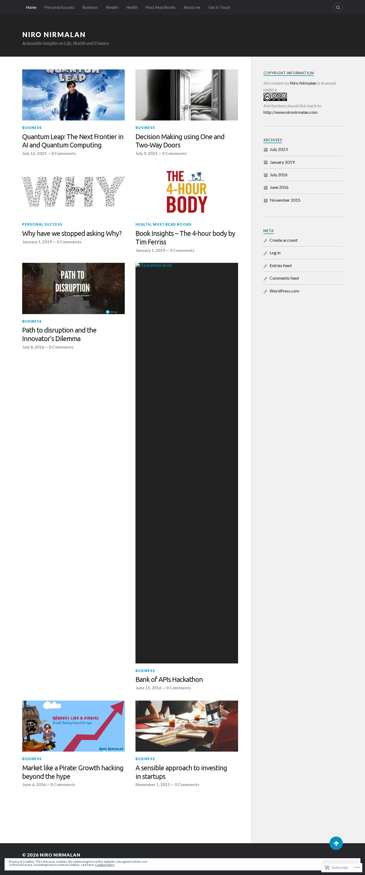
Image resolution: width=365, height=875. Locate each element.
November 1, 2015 (152, 784)
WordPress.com (284, 290)
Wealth (112, 7)
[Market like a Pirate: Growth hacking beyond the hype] (73, 726)
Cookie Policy (104, 865)
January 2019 (282, 162)
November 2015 (285, 199)
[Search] (338, 7)
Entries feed (281, 265)
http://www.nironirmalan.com (290, 112)
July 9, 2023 (146, 153)
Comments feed (284, 277)
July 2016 (279, 174)
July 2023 (279, 149)
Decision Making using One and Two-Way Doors (179, 141)
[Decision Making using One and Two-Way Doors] (186, 95)
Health (132, 7)
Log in (275, 252)
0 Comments (63, 153)
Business (90, 7)
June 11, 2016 (148, 687)
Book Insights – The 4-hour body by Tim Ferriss (185, 237)
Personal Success (59, 7)
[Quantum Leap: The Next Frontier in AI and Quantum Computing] (73, 95)
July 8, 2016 (33, 347)
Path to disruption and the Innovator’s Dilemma (59, 334)
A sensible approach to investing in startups (181, 772)
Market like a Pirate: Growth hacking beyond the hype (72, 772)
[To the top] (336, 843)
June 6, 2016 (34, 784)
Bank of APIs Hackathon (169, 679)
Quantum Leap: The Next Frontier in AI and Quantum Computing (72, 141)
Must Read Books (161, 7)
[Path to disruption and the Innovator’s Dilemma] (73, 288)
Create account (284, 240)
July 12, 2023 (34, 153)
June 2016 (279, 187)
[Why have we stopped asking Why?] (73, 191)
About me (192, 7)
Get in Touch (219, 7)
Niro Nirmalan (54, 34)
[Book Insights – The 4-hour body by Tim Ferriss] (186, 191)
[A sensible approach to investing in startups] (186, 726)
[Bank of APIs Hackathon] (186, 463)
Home (31, 7)
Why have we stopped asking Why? (72, 233)
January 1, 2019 (37, 241)
